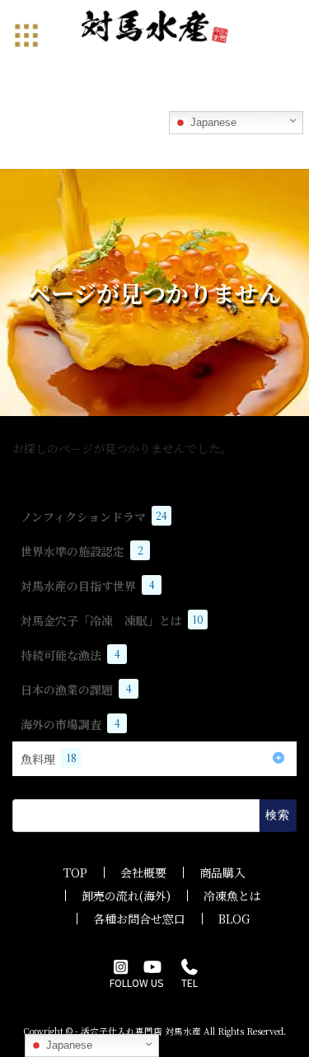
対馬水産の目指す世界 (88, 586)
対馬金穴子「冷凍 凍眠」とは (112, 620)
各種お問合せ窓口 (139, 918)
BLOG (234, 918)
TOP (75, 872)
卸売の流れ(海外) (126, 895)
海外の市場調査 (70, 724)
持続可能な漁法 (70, 655)
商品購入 (222, 872)
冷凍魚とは (232, 895)
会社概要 (143, 872)
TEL (189, 982)
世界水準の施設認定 (82, 551)
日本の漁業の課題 (76, 689)
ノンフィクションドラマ (94, 516)
